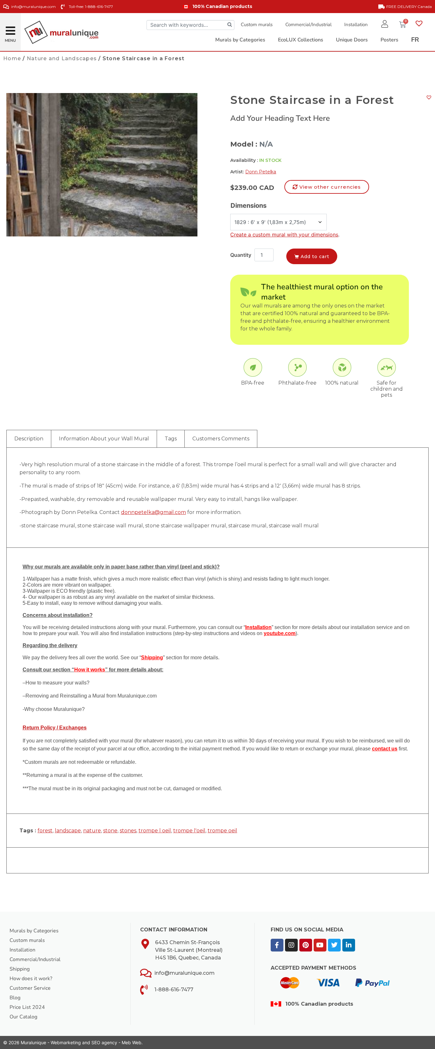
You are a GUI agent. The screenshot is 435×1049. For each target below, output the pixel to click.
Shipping (20, 969)
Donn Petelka (260, 172)
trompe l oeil (155, 831)
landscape (68, 831)
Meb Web (131, 1042)
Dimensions (249, 205)
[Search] (229, 25)
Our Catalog (23, 1016)
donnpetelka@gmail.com (153, 512)
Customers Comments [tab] (220, 439)
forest (45, 831)
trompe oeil (222, 831)
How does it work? (31, 978)
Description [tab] (28, 439)
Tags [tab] (171, 439)
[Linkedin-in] (348, 945)
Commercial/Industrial (308, 24)
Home (12, 58)
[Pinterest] (305, 945)
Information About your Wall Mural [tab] (104, 439)
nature (92, 831)
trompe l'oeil (189, 831)
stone (110, 831)
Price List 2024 (27, 1007)
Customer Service (30, 988)
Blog (15, 997)
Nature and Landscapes (62, 58)
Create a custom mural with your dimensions (284, 234)
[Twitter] (334, 945)
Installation (356, 24)
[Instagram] (291, 945)
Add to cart (315, 256)
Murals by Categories (34, 930)
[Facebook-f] (277, 945)
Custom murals (257, 24)
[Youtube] (320, 945)
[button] (10, 28)
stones (128, 831)
